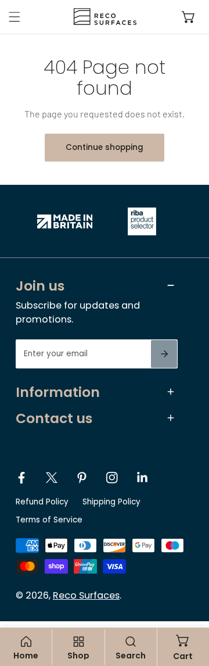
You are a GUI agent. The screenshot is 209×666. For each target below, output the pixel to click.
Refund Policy (42, 501)
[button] (188, 16)
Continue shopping (104, 147)
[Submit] (164, 354)
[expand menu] (14, 16)
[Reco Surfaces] (101, 16)
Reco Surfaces (86, 595)
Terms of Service (49, 519)
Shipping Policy (111, 501)
